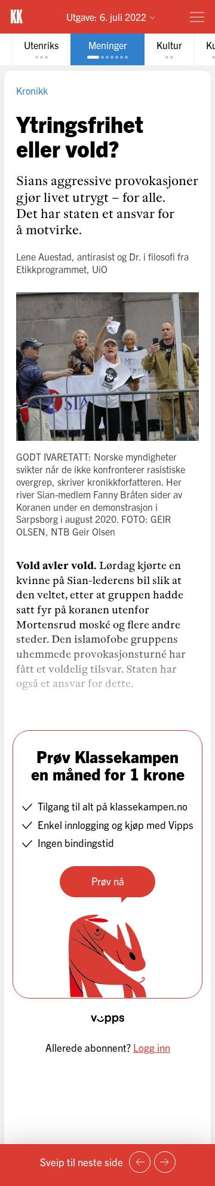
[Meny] (197, 17)
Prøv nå (107, 881)
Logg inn (151, 1047)
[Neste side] (165, 1162)
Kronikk (32, 90)
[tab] (41, 49)
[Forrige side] (139, 1162)
